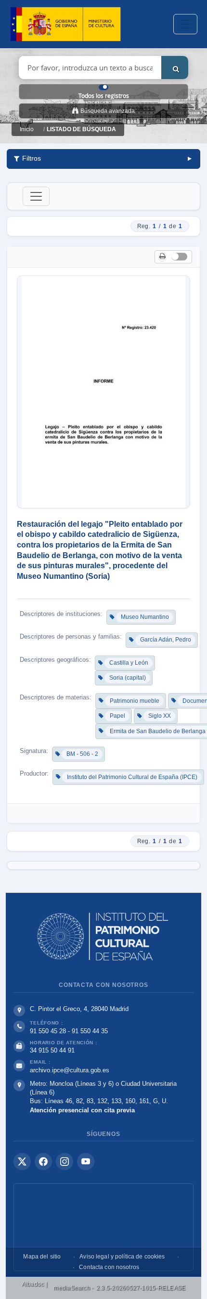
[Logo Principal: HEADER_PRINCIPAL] (65, 24)
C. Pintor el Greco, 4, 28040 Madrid (79, 1008)
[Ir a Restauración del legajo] (104, 391)
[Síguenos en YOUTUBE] (85, 1161)
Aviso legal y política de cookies (122, 1256)
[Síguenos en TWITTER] (22, 1161)
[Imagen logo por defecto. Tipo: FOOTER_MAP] (103, 1227)
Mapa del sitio (42, 1256)
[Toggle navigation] (185, 24)
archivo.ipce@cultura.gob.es (69, 1070)
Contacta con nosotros (109, 1267)
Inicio (27, 129)
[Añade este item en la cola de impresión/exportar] (162, 256)
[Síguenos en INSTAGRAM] (64, 1161)
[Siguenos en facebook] (43, 1161)
